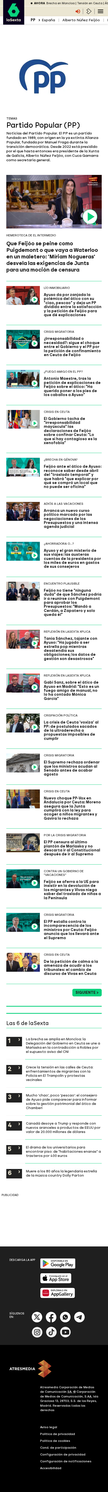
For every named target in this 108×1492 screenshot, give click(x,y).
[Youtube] (65, 1336)
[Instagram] (37, 1336)
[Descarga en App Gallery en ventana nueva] (57, 1297)
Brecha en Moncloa (60, 3)
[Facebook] (51, 1321)
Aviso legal (48, 1427)
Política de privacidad (57, 1434)
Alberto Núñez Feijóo (81, 20)
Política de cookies (55, 1441)
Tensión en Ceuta (89, 3)
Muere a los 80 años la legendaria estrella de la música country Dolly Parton (61, 1173)
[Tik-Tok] (51, 1336)
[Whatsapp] (65, 1321)
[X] (37, 1321)
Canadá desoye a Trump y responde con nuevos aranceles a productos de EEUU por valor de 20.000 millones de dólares (63, 1127)
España (48, 20)
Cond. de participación (58, 1447)
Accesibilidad (50, 1468)
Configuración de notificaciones (65, 1461)
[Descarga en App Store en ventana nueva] (56, 1282)
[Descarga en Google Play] (57, 1267)
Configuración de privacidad (62, 1454)
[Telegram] (79, 1321)
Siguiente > (87, 992)
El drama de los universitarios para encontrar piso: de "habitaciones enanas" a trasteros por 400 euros (63, 1151)
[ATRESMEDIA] (54, 1369)
